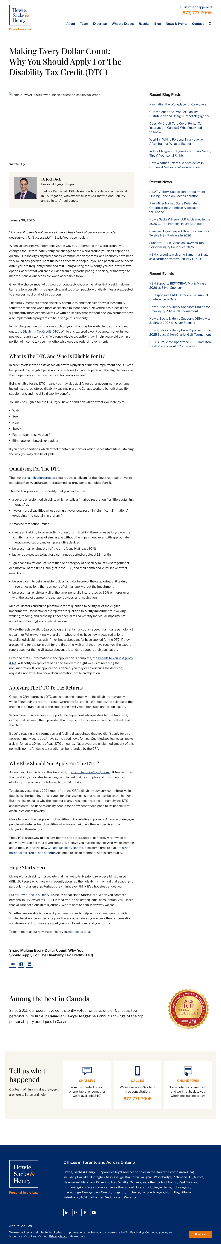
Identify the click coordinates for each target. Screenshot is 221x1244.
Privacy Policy (58, 1236)
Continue (200, 1234)
